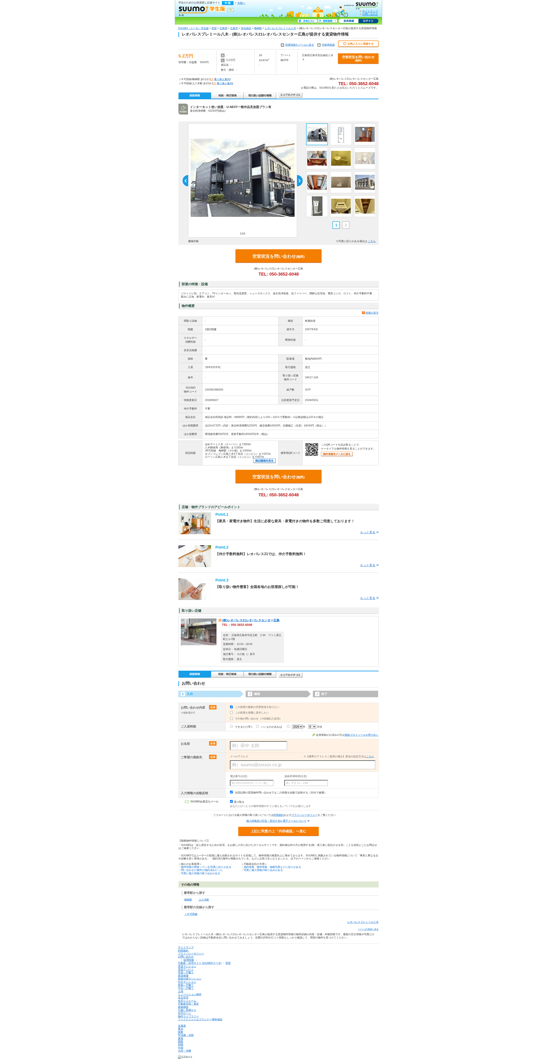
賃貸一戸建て (186, 972)
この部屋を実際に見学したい (252, 712)
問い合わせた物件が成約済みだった (202, 870)
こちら (372, 241)
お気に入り (307, 21)
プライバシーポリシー (305, 815)
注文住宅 (183, 997)
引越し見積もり (187, 1010)
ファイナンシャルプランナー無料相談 (200, 1019)
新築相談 (183, 1007)
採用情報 (188, 960)
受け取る (239, 801)
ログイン (368, 21)
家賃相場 (183, 975)
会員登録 (348, 21)
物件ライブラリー (188, 1016)
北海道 (182, 1025)
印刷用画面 (328, 44)
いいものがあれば (271, 726)
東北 (180, 1028)
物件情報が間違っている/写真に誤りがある (206, 867)
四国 (180, 1044)
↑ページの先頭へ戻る (368, 929)
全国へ (241, 3)
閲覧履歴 (327, 21)
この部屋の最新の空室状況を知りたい (257, 707)
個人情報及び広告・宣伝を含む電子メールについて (276, 820)
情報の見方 (372, 312)
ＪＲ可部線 (190, 914)
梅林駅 (258, 28)
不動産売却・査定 (188, 1003)
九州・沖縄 (184, 1050)
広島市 (234, 28)
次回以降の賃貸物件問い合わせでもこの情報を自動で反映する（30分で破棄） (281, 792)
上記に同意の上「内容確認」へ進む (278, 831)
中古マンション (187, 982)
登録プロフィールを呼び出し (362, 734)
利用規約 (278, 815)
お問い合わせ (370, 14)
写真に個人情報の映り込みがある (200, 873)
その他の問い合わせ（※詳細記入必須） (258, 718)
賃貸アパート (186, 969)
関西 (180, 1041)
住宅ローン (184, 1013)
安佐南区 (246, 28)
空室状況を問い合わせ (358, 58)
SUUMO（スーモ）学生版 (193, 28)
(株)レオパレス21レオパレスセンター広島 (251, 620)
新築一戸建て (186, 985)
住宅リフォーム (187, 1000)
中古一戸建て (186, 988)
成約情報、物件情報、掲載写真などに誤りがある (272, 867)
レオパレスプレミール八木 (280, 28)
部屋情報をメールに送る (299, 44)
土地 (180, 991)
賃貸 (214, 28)
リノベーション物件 (189, 994)
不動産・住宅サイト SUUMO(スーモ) (199, 963)
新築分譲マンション (189, 978)
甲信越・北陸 (186, 1035)
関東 (180, 1032)
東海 (180, 1038)
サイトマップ (370, 11)
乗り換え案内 (222, 79)
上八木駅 (204, 899)
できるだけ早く (244, 726)
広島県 (223, 28)
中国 (180, 1047)
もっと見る (367, 532)
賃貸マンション (187, 966)
